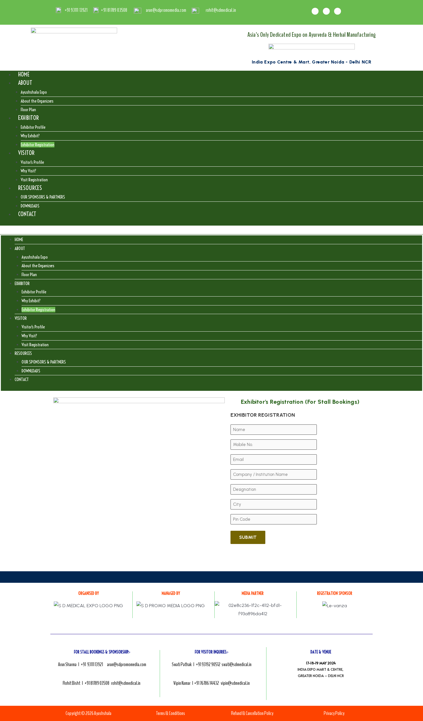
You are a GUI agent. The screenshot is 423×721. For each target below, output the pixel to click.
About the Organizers (37, 101)
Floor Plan (29, 274)
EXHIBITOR (28, 117)
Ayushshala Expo (34, 92)
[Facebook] (315, 11)
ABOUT (25, 82)
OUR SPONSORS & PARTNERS (43, 197)
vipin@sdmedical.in (235, 683)
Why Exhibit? (30, 136)
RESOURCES (30, 187)
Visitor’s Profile (32, 162)
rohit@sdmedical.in (125, 683)
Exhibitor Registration (38, 309)
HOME (24, 74)
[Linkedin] (337, 11)
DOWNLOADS (31, 371)
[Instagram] (326, 11)
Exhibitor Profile (33, 127)
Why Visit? (28, 171)
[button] (211, 230)
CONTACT (27, 214)
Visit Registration (35, 344)
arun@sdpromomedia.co (125, 664)
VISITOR (26, 152)
